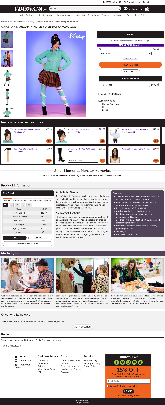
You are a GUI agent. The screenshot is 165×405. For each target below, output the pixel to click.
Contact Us (132, 2)
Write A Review (11, 346)
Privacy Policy (90, 366)
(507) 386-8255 (113, 2)
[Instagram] (128, 362)
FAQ (40, 372)
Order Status (43, 363)
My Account (25, 360)
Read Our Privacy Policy (128, 396)
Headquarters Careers (71, 369)
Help (148, 2)
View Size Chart (130, 58)
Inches (14, 238)
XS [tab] (5, 205)
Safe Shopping (90, 360)
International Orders (47, 369)
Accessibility (66, 372)
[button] (133, 9)
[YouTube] (134, 362)
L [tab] (23, 205)
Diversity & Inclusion (70, 366)
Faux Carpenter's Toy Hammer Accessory (26, 150)
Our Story (65, 363)
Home (21, 356)
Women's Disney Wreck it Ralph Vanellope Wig (27, 130)
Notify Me (154, 85)
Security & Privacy (92, 363)
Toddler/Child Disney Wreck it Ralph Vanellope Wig (82, 130)
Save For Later (130, 72)
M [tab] (17, 205)
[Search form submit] (118, 8)
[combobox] (82, 8)
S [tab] (11, 205)
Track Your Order (22, 366)
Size (101, 49)
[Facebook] (116, 362)
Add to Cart (130, 64)
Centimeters (40, 238)
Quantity (157, 49)
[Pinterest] (122, 362)
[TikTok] (140, 362)
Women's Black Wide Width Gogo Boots (81, 150)
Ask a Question (83, 327)
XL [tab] (29, 205)
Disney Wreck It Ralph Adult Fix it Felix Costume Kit (135, 130)
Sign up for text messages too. (124, 386)
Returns (41, 366)
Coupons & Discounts (70, 360)
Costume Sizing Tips (27, 243)
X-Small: (104, 85)
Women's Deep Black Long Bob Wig (136, 149)
